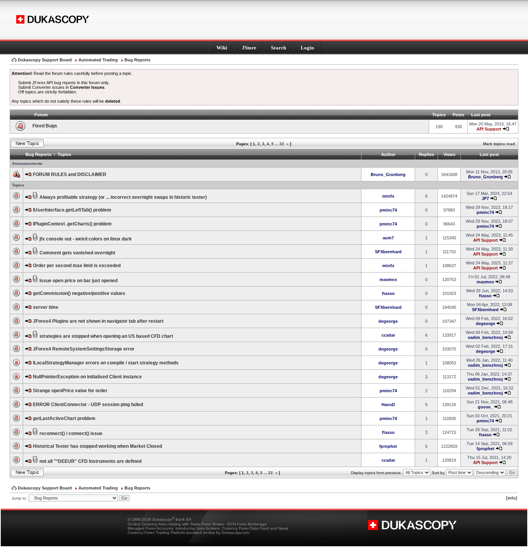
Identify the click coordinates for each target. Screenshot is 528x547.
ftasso (388, 293)
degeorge (388, 321)
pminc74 (388, 210)
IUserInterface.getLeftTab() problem (72, 210)
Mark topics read (499, 144)
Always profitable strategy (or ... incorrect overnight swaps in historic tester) (123, 197)
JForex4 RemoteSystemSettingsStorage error (84, 349)
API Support (489, 129)
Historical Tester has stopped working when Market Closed (97, 446)
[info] (511, 498)
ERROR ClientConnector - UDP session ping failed (88, 404)
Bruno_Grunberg (388, 174)
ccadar (388, 335)
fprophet (388, 446)
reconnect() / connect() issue (70, 433)
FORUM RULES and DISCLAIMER (69, 174)
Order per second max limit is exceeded (77, 265)
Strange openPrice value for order (70, 390)
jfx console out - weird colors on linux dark (85, 239)
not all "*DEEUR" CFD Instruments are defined (90, 461)
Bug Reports (137, 60)
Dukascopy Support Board (45, 60)
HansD (388, 404)
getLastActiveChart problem (64, 418)
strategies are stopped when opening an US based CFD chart (106, 336)
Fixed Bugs (44, 126)
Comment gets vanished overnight (77, 253)
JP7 (485, 198)
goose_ (485, 407)
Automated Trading (98, 60)
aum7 (388, 237)
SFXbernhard (388, 251)
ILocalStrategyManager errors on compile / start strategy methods (106, 363)
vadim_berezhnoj (485, 337)
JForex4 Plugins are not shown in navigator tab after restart (98, 321)
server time (45, 307)
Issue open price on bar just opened (78, 280)
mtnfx (388, 196)
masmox (388, 279)
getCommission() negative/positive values (79, 293)
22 (281, 144)
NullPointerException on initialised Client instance (87, 376)
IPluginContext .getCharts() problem (72, 224)
